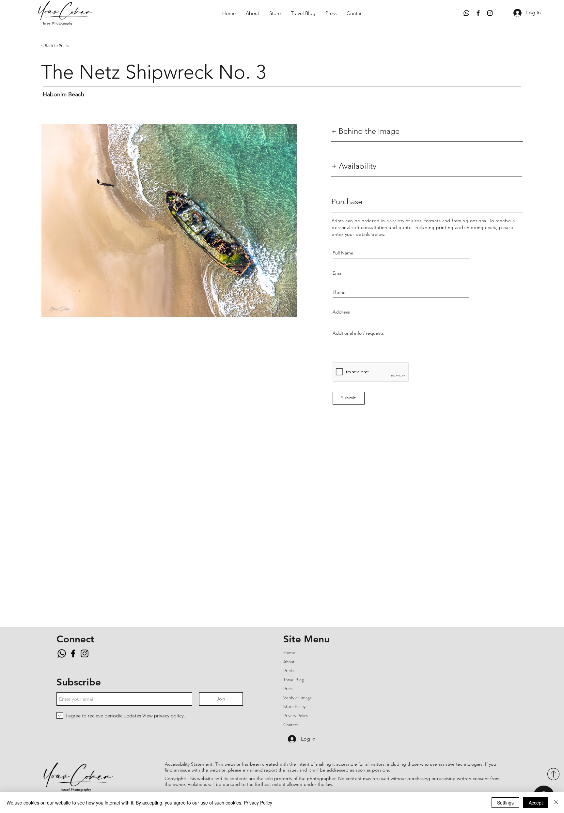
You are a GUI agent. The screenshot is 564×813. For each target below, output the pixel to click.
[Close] (556, 802)
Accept (536, 802)
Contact (290, 724)
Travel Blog (293, 679)
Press (288, 688)
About (289, 661)
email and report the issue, (270, 770)
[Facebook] (478, 13)
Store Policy (294, 706)
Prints (288, 670)
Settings (505, 802)
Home (289, 652)
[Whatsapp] (466, 13)
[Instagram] (490, 13)
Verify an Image (297, 697)
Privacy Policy (295, 715)
